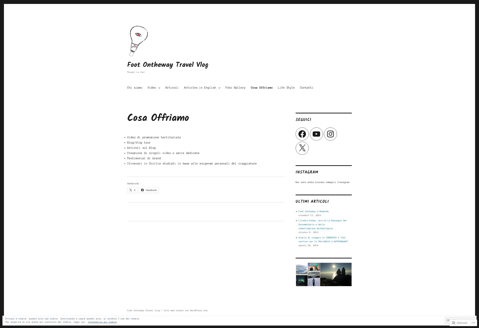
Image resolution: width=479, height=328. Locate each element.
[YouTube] (316, 134)
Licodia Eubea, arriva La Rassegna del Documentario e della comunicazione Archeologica (323, 224)
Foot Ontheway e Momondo (314, 211)
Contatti (307, 87)
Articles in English (200, 87)
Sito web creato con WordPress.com (185, 310)
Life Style (286, 87)
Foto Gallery (235, 87)
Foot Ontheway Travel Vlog (167, 65)
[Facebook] (302, 134)
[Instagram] (330, 134)
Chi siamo (134, 87)
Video (152, 87)
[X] (302, 148)
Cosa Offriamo (262, 87)
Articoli (172, 87)
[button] (301, 268)
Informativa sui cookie (102, 322)
